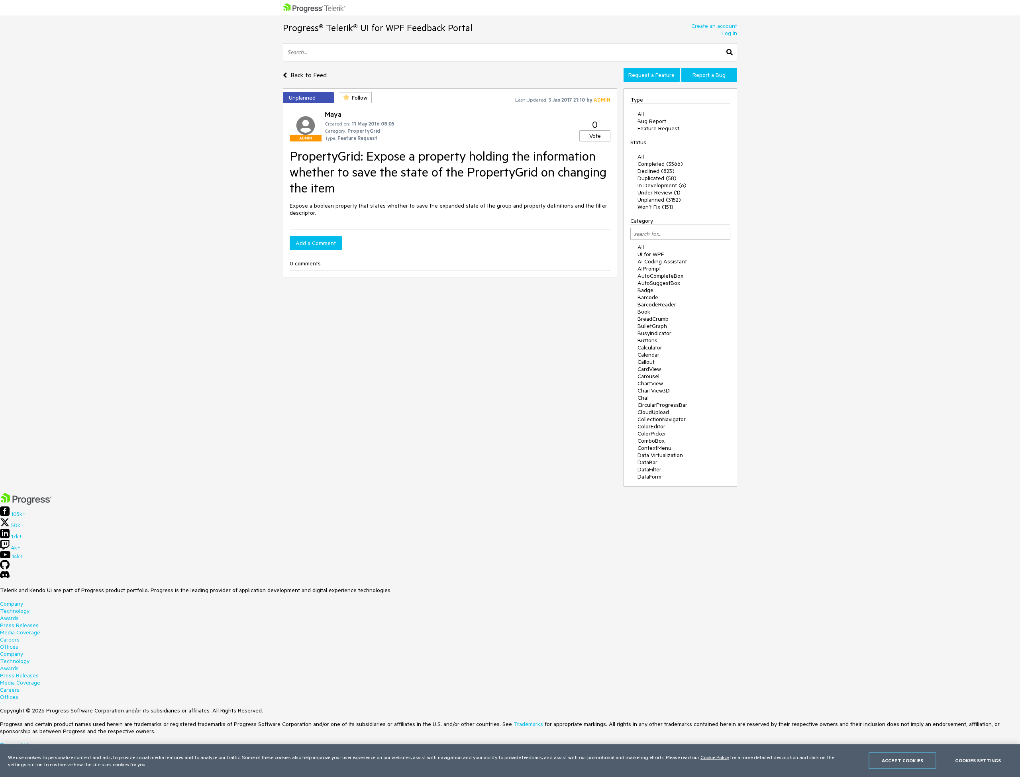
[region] (510, 760)
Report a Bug (709, 74)
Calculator (650, 347)
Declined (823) (656, 171)
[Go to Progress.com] (26, 502)
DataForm (649, 476)
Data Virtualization (660, 455)
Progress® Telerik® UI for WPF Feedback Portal (378, 27)
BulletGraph (652, 326)
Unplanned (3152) (659, 199)
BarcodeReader (657, 304)
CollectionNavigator (662, 419)
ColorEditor (651, 426)
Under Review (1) (659, 192)
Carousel (648, 376)
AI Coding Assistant (662, 261)
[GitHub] (5, 567)
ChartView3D (654, 390)
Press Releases (19, 625)
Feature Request (658, 128)
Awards (9, 618)
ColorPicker (652, 433)
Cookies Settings (978, 760)
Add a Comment (316, 243)
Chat (643, 397)
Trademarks (528, 724)
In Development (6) (662, 185)
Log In (729, 33)
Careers (10, 639)
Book (644, 311)
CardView (649, 369)
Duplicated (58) (657, 178)
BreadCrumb (653, 318)
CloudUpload (653, 412)
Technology (14, 610)
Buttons (647, 340)
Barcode (648, 297)
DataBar (647, 462)
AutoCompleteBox (660, 275)
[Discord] (5, 576)
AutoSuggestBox (659, 282)
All (641, 114)
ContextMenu (654, 447)
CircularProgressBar (662, 404)
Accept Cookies (902, 760)
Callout (646, 361)
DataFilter (649, 469)
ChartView (650, 383)
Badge (645, 290)
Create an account (714, 25)
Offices (9, 646)
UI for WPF (651, 254)
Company (11, 603)
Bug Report (652, 121)
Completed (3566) (660, 163)
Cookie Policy (714, 757)
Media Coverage (20, 632)
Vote (595, 135)
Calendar (648, 354)
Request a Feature (651, 74)
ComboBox (651, 440)
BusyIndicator (654, 333)
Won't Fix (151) (655, 206)
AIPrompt (649, 268)
